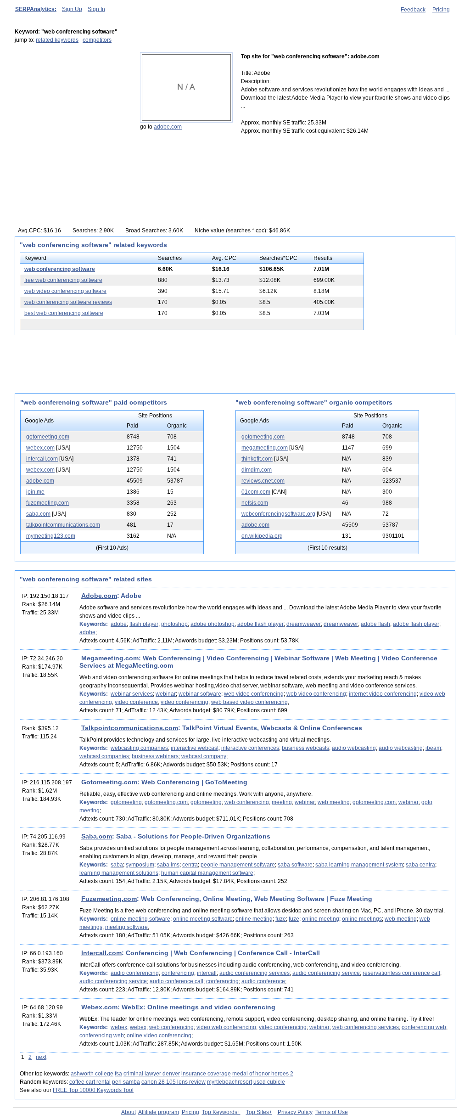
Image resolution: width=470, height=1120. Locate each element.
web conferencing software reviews (68, 302)
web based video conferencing (249, 702)
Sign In (96, 9)
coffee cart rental (90, 1082)
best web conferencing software (63, 313)
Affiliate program (158, 1112)
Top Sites (257, 1112)
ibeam (433, 748)
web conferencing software (59, 269)
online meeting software (140, 919)
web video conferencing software (65, 291)
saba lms (168, 864)
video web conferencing (226, 1027)
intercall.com (42, 459)
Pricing (441, 9)
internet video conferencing (383, 694)
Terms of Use (331, 1112)
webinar (166, 694)
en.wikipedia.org (262, 536)
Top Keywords (219, 1112)
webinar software (200, 694)
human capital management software (207, 873)
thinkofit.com (257, 459)
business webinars (155, 756)
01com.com (255, 492)
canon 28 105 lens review (173, 1082)
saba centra (420, 864)
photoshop (174, 624)
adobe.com (168, 127)
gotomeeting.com (47, 436)
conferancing (222, 981)
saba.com (38, 514)
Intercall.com (101, 953)
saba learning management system (359, 864)
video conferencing (184, 702)
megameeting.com (264, 448)
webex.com (40, 448)
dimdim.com (256, 470)
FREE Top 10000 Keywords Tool (93, 1090)
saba (117, 864)
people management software (238, 864)
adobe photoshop (212, 624)
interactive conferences (250, 748)
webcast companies (104, 756)
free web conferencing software (63, 280)
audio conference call (176, 981)
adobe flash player (260, 624)
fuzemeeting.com (47, 503)
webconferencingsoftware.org (278, 514)
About (128, 1112)
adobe (119, 624)
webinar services (132, 694)
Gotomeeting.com (109, 782)
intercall (207, 973)
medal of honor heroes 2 (262, 1073)
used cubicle (269, 1082)
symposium (140, 864)
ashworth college (92, 1073)
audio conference (263, 981)
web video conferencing (254, 694)
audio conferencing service (326, 973)
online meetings (362, 919)
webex (119, 1027)
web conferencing (246, 802)
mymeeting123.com (50, 536)
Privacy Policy (295, 1112)
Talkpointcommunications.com (129, 728)
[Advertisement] (72, 109)
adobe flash (375, 624)
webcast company (203, 756)
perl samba (126, 1082)
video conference (136, 702)
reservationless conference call (401, 973)
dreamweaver (303, 624)
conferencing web (424, 1027)
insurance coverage (206, 1073)
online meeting (254, 919)
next (41, 1057)
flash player (143, 624)
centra (190, 864)
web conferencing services (365, 1027)
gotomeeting (126, 802)
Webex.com (99, 1007)
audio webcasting (354, 748)
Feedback (413, 9)
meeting (282, 802)
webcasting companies (139, 748)
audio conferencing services (254, 973)
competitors (97, 40)
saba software (295, 864)
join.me (35, 492)
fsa (118, 1073)
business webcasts (305, 748)
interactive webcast (194, 748)
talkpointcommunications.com (63, 525)
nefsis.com (254, 503)
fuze (280, 919)
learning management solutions (118, 873)
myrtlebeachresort (229, 1082)
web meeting (334, 802)
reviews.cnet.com (263, 481)
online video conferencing (159, 1035)
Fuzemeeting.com (109, 898)
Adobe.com (99, 595)
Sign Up (72, 9)
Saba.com (96, 836)
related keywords (57, 40)
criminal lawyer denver (151, 1073)
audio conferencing (135, 973)
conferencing (178, 973)
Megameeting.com (110, 658)
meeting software (126, 927)
